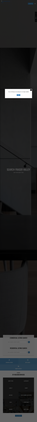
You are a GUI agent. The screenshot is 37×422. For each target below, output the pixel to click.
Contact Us (30, 3)
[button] (30, 4)
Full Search (18, 415)
